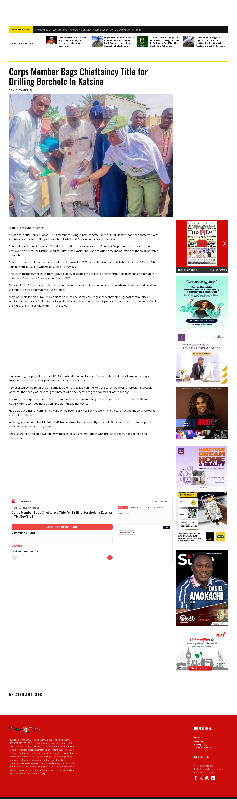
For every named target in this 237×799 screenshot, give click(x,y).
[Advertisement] (91, 470)
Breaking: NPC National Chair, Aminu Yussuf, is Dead (63, 30)
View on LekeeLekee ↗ (161, 501)
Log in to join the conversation (62, 527)
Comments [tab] (123, 507)
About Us (198, 740)
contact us (203, 772)
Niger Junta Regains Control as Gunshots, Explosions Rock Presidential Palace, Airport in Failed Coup (119, 41)
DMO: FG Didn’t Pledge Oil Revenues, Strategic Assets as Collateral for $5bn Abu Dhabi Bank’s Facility (164, 41)
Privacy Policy (200, 744)
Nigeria (13, 90)
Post (166, 528)
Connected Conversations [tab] (154, 507)
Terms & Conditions (203, 747)
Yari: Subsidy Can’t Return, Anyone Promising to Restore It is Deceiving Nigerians (73, 41)
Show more (17, 546)
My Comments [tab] (136, 507)
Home (197, 737)
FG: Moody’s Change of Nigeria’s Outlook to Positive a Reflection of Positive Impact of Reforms (210, 41)
